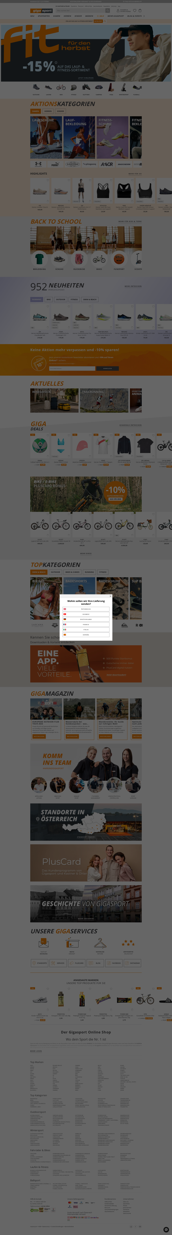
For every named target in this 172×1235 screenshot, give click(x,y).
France (86, 624)
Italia (85, 630)
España (86, 635)
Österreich (86, 609)
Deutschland (86, 619)
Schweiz (86, 614)
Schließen (110, 596)
